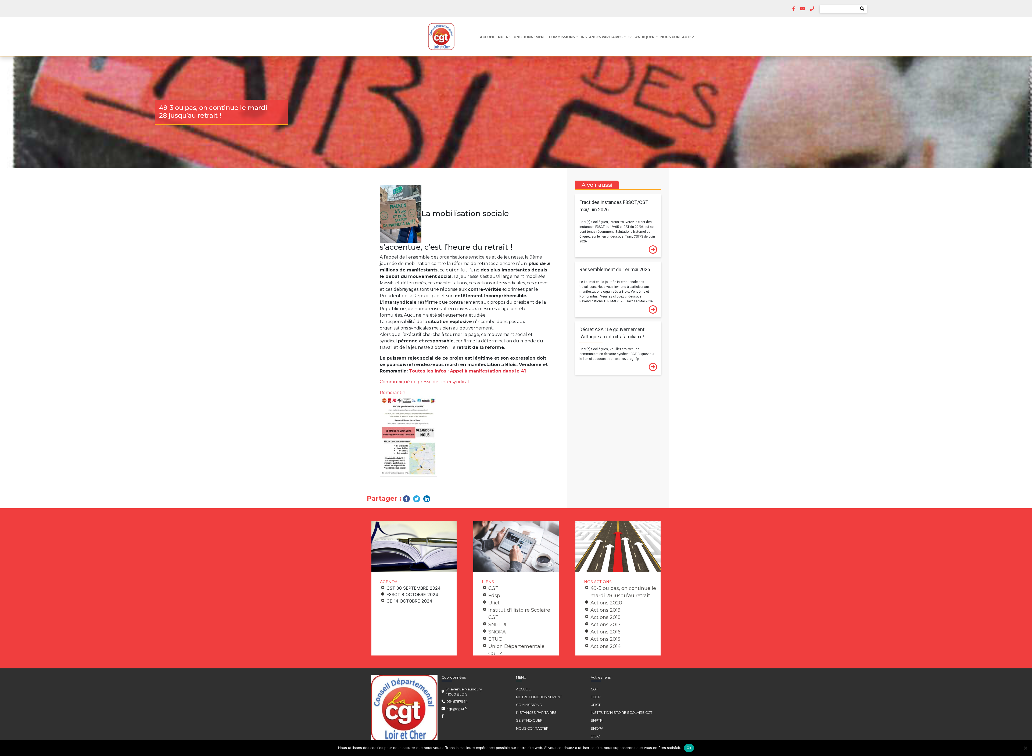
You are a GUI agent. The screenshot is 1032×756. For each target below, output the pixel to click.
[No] (1025, 748)
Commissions (562, 37)
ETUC (495, 639)
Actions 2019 (605, 610)
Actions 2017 (605, 625)
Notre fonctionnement (522, 37)
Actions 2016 (605, 632)
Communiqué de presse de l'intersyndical (424, 381)
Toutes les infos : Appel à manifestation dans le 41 (467, 371)
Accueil (487, 37)
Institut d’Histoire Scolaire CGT (621, 713)
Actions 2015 (605, 639)
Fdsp (494, 596)
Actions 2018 (605, 617)
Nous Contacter (677, 37)
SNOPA (497, 632)
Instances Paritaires (602, 37)
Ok (689, 748)
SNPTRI (497, 625)
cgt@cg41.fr (456, 709)
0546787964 (457, 702)
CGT (493, 588)
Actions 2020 (606, 603)
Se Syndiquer (641, 37)
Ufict (494, 603)
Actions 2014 (605, 646)
